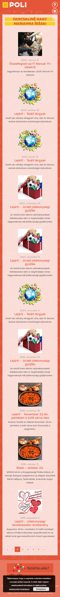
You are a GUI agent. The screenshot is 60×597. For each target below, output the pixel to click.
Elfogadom (41, 589)
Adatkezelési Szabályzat (19, 589)
